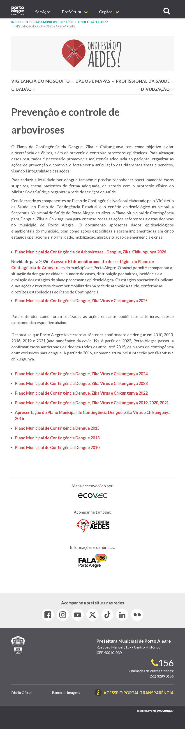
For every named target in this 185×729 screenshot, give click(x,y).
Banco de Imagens (66, 692)
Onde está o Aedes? (93, 22)
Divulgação (156, 89)
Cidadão (22, 89)
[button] (166, 11)
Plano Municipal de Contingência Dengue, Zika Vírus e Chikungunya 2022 (81, 393)
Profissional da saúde (143, 81)
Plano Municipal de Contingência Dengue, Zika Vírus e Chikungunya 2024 (81, 373)
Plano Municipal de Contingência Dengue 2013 (57, 437)
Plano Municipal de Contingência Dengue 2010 (57, 447)
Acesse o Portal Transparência (139, 693)
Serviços (43, 11)
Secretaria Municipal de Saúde (49, 22)
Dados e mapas (93, 81)
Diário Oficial (21, 692)
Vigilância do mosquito (41, 81)
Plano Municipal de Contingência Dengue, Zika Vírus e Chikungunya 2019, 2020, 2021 (92, 402)
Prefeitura (72, 11)
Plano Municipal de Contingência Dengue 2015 (57, 428)
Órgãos (106, 11)
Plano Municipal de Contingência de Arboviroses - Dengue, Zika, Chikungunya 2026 (90, 251)
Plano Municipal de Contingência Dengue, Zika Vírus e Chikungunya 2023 (81, 383)
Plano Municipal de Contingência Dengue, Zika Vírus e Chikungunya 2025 (81, 300)
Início (16, 22)
